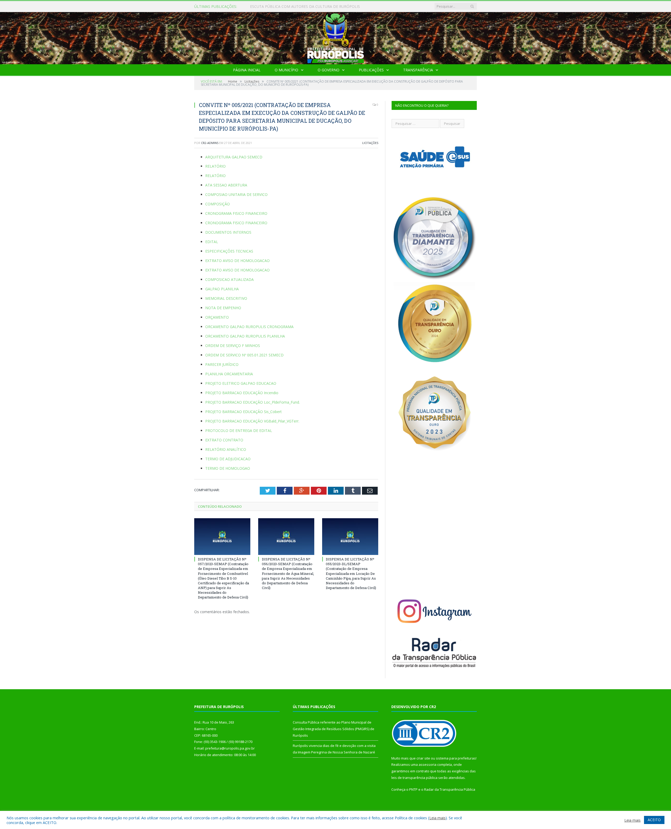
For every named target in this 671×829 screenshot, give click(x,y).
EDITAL (211, 241)
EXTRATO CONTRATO (224, 439)
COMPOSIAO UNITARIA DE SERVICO (236, 194)
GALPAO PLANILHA (222, 288)
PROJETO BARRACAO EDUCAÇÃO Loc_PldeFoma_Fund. (252, 402)
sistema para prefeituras (456, 758)
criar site (423, 758)
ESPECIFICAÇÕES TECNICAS (229, 251)
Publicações (371, 69)
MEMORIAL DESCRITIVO (226, 298)
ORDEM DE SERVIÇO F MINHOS (232, 345)
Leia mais (437, 817)
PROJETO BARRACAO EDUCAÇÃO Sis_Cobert (243, 411)
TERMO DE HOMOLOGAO (227, 468)
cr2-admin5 (209, 143)
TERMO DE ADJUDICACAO (228, 458)
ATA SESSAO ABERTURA (226, 185)
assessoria (427, 764)
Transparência (418, 69)
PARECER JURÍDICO (222, 364)
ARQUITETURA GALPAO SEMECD (233, 156)
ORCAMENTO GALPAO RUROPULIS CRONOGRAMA (249, 326)
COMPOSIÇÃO (217, 203)
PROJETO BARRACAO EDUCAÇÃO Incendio (241, 392)
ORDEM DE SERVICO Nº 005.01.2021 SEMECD (244, 354)
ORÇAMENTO (217, 317)
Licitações (370, 143)
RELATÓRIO (215, 166)
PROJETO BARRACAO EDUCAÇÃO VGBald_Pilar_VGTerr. (252, 421)
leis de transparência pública (414, 777)
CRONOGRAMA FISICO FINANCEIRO (236, 213)
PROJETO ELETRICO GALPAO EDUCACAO (240, 383)
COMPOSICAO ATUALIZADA (229, 279)
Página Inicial (247, 69)
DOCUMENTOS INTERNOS (228, 232)
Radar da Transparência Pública (449, 789)
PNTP (413, 789)
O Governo (328, 69)
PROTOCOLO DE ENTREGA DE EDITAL (238, 430)
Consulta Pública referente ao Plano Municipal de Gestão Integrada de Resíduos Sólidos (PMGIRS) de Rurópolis (310, 6)
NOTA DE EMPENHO (223, 307)
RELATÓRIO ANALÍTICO (225, 449)
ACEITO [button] (654, 819)
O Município (286, 69)
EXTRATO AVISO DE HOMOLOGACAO (237, 260)
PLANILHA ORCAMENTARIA (229, 373)
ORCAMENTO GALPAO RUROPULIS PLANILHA (245, 336)
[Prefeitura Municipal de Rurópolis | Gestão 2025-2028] (335, 37)
